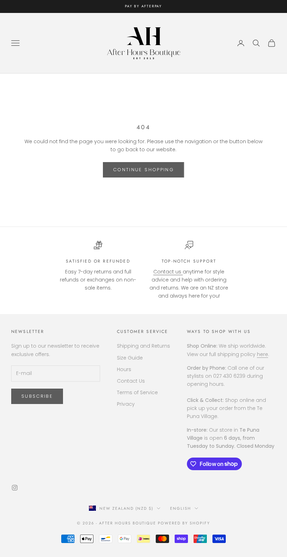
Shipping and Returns (143, 345)
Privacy (126, 404)
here (262, 354)
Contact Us (131, 380)
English (180, 508)
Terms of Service (137, 392)
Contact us (168, 271)
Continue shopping (143, 169)
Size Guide (130, 357)
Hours (124, 369)
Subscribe (37, 396)
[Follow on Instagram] (14, 487)
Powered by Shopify (184, 523)
